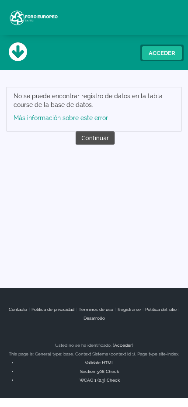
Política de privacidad (52, 309)
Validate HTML (99, 362)
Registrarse (129, 309)
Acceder (162, 53)
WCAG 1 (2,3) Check (100, 380)
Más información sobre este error (61, 117)
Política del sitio (161, 309)
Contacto (18, 309)
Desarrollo (94, 318)
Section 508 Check (99, 371)
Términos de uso (96, 309)
